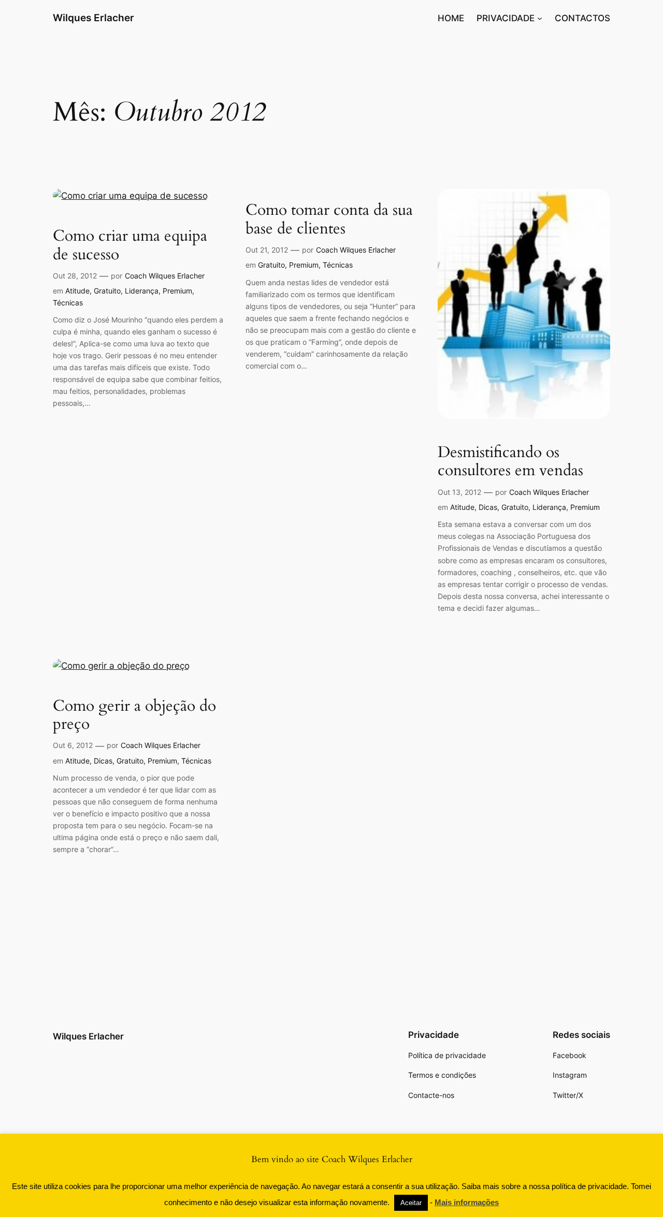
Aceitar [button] (411, 1203)
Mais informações (467, 1202)
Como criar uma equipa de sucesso (130, 245)
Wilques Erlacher (93, 17)
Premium (177, 290)
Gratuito (107, 290)
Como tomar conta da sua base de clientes (329, 219)
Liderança (141, 290)
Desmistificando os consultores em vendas (510, 462)
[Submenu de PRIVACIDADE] (539, 18)
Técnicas (68, 302)
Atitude (77, 290)
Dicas (488, 507)
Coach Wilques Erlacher (165, 275)
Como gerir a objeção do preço (134, 715)
